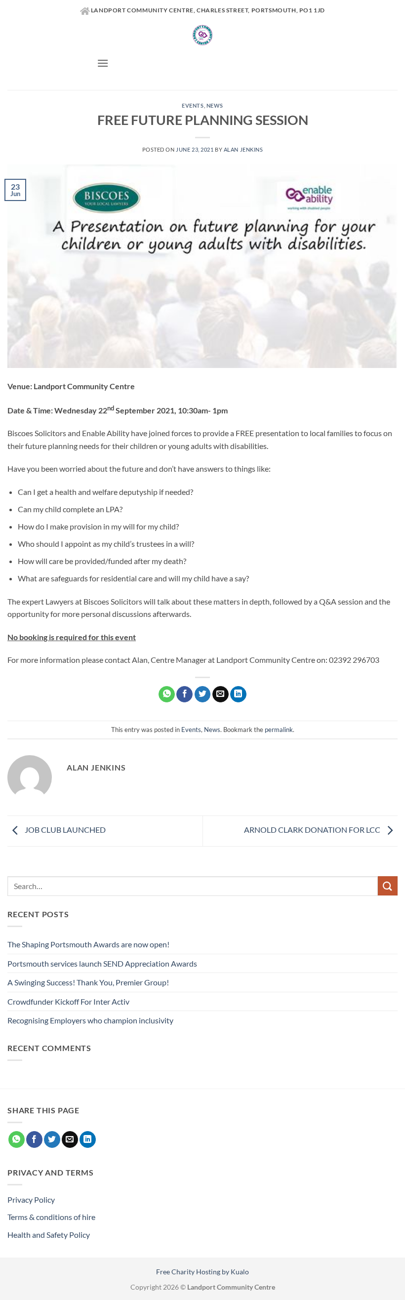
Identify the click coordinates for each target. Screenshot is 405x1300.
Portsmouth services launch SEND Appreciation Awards (102, 963)
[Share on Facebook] (184, 694)
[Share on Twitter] (203, 694)
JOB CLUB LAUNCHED (64, 829)
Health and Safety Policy (48, 1234)
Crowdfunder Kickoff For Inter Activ (68, 1001)
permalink (279, 729)
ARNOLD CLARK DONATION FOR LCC (313, 829)
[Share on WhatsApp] (167, 694)
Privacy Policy (31, 1199)
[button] (103, 63)
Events (192, 105)
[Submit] (388, 885)
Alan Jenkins (243, 149)
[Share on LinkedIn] (238, 694)
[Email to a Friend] (220, 694)
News (214, 105)
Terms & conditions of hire (51, 1216)
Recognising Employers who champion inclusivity (90, 1020)
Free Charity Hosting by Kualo (202, 1271)
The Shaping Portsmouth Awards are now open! (88, 944)
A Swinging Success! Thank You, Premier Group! (88, 982)
